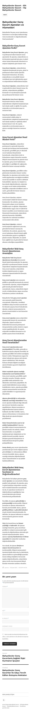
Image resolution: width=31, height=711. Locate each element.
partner (7, 567)
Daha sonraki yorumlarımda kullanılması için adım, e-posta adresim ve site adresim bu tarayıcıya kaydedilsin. (15, 637)
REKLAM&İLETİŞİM (8, 694)
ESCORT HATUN (23, 567)
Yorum (5, 586)
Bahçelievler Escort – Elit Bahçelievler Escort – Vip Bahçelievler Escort (14, 7)
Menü (5, 14)
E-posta (5, 618)
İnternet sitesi (7, 626)
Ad (3, 610)
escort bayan (5, 704)
